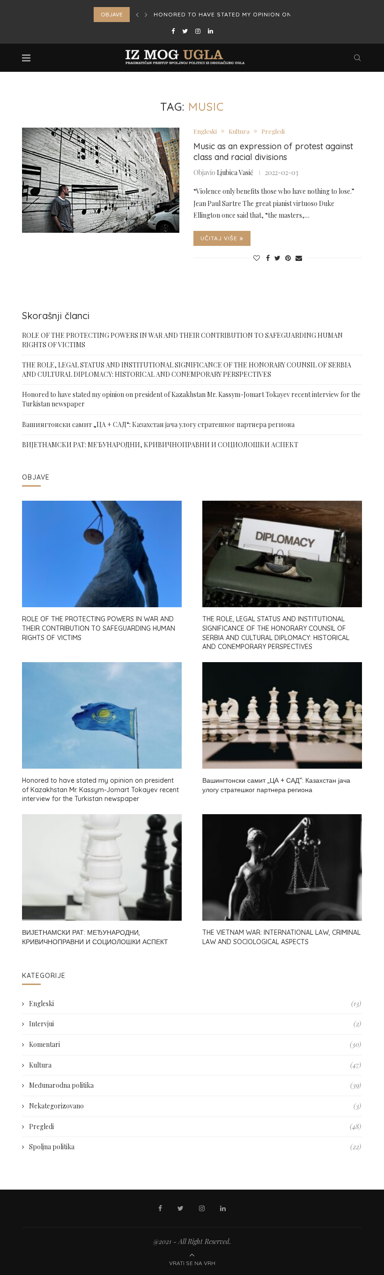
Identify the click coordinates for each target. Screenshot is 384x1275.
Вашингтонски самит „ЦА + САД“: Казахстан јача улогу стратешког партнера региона (158, 424)
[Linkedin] (210, 31)
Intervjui (195, 1023)
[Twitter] (185, 31)
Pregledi (273, 131)
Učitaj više (218, 238)
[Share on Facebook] (268, 257)
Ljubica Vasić (235, 172)
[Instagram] (197, 31)
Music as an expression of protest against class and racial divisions (273, 151)
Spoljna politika (195, 1146)
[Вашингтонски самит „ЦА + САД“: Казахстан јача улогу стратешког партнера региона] (282, 715)
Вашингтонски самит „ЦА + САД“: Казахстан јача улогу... (254, 14)
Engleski (205, 131)
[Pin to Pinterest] (288, 257)
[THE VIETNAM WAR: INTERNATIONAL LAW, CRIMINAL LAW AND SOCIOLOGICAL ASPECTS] (282, 867)
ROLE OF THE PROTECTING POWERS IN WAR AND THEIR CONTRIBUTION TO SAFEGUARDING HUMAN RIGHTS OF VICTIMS (98, 628)
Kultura (239, 131)
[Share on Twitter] (277, 257)
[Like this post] (256, 257)
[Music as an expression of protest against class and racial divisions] (100, 180)
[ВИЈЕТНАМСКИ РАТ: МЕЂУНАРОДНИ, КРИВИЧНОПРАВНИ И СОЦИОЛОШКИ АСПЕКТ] (102, 867)
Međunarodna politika (195, 1085)
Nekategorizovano (195, 1105)
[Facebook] (173, 31)
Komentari (195, 1044)
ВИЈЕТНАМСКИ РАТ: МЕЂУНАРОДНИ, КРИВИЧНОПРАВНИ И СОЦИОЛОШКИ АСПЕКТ (160, 444)
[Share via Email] (298, 257)
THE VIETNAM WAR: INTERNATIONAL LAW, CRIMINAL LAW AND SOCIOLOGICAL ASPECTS (281, 937)
